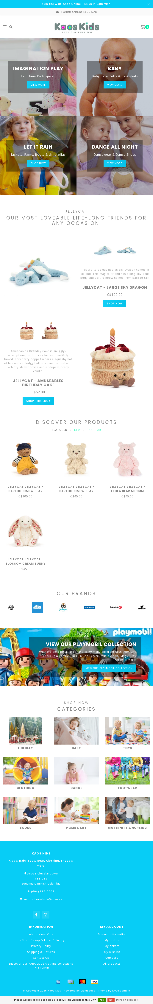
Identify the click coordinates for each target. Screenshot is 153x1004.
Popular (94, 430)
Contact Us (41, 957)
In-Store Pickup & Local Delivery (41, 940)
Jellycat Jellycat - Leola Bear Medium (127, 489)
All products (112, 963)
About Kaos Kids (41, 934)
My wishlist (112, 952)
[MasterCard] (82, 982)
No (111, 1000)
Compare (111, 957)
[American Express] (58, 982)
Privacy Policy (41, 946)
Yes (101, 1000)
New (77, 430)
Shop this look (38, 401)
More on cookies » (127, 1000)
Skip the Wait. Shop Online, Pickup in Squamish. (76, 4)
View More (38, 84)
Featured (59, 430)
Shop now (38, 163)
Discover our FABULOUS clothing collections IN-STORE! (41, 965)
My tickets (112, 946)
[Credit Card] (70, 982)
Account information (112, 934)
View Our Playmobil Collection (109, 668)
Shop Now (115, 303)
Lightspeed (88, 990)
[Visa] (94, 982)
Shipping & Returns (41, 952)
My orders (112, 940)
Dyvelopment (121, 990)
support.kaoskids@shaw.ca (43, 899)
